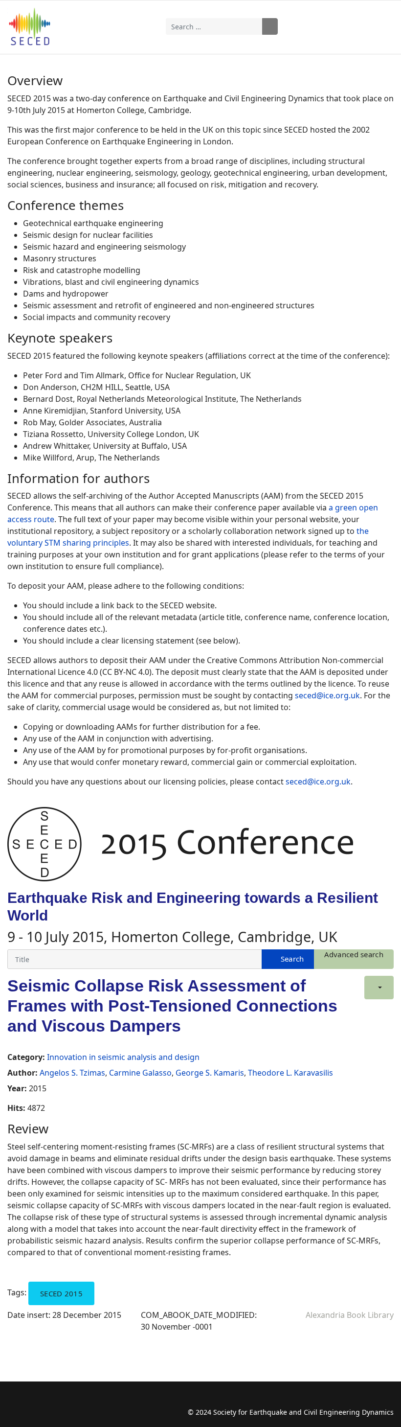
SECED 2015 (61, 1293)
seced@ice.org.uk (327, 695)
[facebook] (14, 1401)
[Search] (288, 959)
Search (270, 26)
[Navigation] (356, 26)
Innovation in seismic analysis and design (123, 1057)
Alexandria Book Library (350, 1315)
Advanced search (354, 954)
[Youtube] (52, 1401)
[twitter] (33, 1401)
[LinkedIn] (72, 1401)
